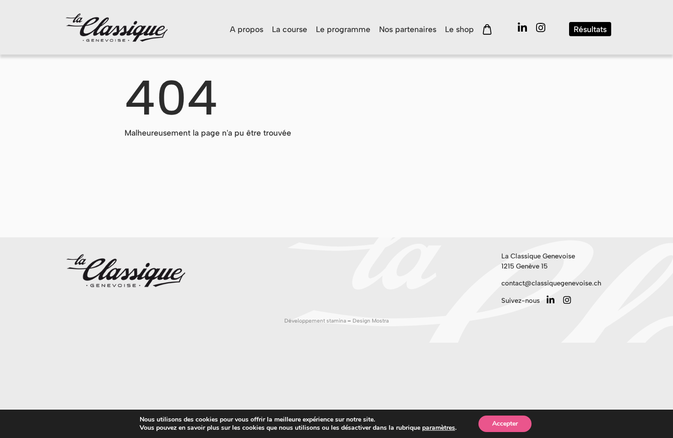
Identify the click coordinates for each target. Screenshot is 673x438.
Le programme (343, 29)
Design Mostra (371, 321)
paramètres (438, 428)
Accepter (505, 423)
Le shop (459, 29)
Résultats (590, 29)
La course (289, 29)
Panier (487, 29)
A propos (246, 29)
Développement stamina (315, 321)
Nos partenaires (407, 29)
